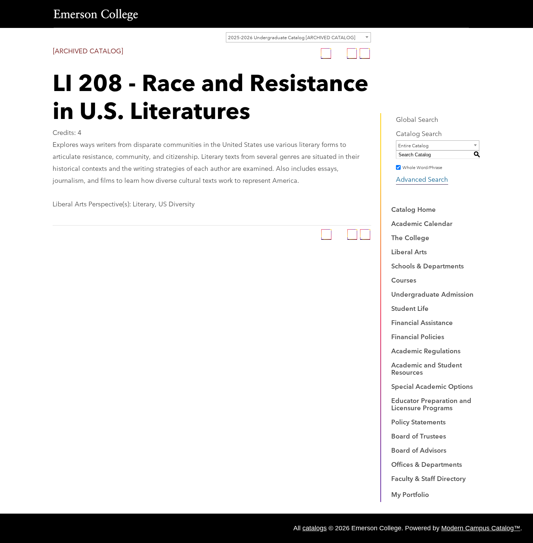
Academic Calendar (422, 223)
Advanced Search (422, 179)
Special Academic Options (432, 386)
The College (410, 237)
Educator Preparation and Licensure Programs (431, 403)
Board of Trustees (418, 435)
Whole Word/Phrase (422, 167)
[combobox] (298, 37)
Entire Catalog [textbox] (413, 145)
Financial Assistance (422, 322)
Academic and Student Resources (426, 368)
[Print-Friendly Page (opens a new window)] (352, 53)
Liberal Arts (409, 251)
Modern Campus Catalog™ (480, 528)
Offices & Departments (426, 464)
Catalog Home (413, 209)
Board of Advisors (418, 449)
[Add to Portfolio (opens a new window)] (326, 53)
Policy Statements (418, 421)
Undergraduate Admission (432, 294)
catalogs (314, 528)
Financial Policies (417, 336)
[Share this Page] (339, 53)
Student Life (410, 308)
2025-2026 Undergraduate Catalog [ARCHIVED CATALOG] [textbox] (291, 37)
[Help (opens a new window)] (365, 53)
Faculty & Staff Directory (428, 478)
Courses (403, 279)
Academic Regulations (425, 350)
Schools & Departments (427, 265)
